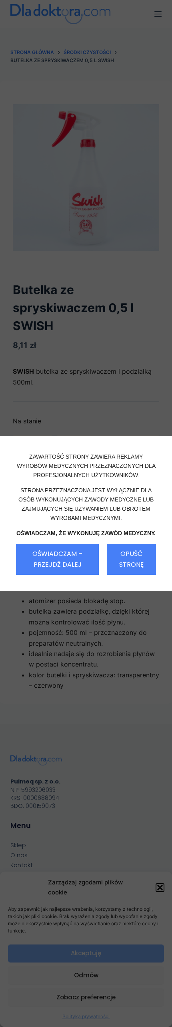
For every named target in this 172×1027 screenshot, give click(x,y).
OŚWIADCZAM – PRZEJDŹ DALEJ (57, 559)
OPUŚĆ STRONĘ (131, 559)
